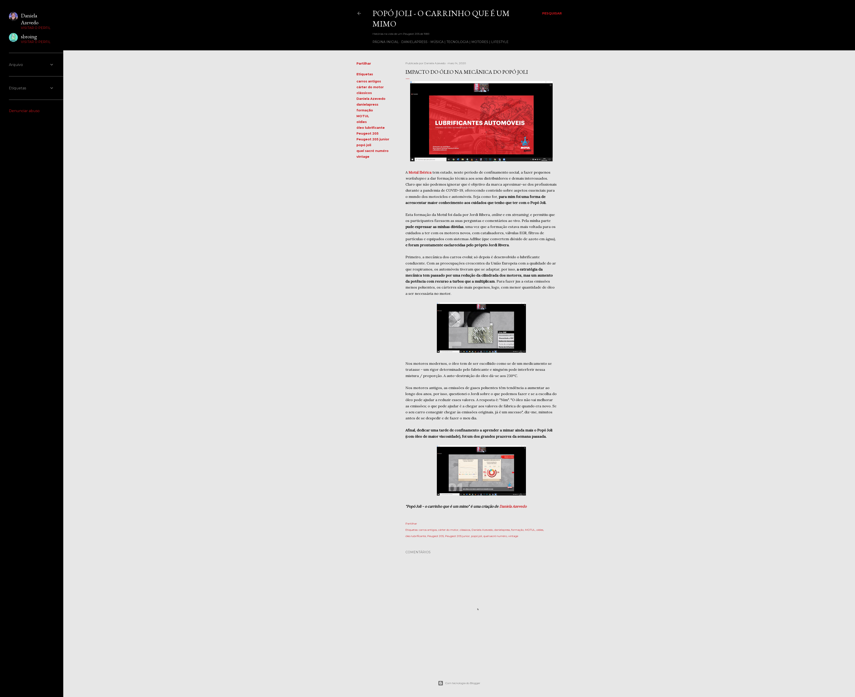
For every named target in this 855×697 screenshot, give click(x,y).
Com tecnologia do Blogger (462, 683)
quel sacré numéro (372, 151)
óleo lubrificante (370, 128)
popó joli (363, 145)
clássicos (364, 93)
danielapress (367, 104)
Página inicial (386, 42)
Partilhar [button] (363, 64)
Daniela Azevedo (370, 99)
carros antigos (368, 81)
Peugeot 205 (367, 133)
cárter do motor (370, 87)
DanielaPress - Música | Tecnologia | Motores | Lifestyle (455, 42)
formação (364, 110)
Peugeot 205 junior (372, 139)
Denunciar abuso (24, 111)
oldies (361, 122)
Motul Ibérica (420, 172)
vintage (362, 157)
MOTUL (362, 116)
